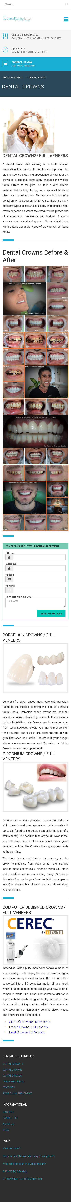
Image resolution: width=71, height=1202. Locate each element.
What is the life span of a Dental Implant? (24, 1163)
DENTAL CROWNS (12, 1069)
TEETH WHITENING (13, 1081)
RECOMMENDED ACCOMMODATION (22, 1179)
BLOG (6, 1129)
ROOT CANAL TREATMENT (17, 1093)
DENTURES (9, 1087)
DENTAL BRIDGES (12, 1075)
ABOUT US (8, 1124)
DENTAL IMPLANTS (13, 1063)
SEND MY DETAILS (51, 613)
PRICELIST (8, 1112)
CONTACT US (10, 1118)
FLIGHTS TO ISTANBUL (15, 1171)
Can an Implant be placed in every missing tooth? (29, 1156)
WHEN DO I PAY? (11, 1148)
